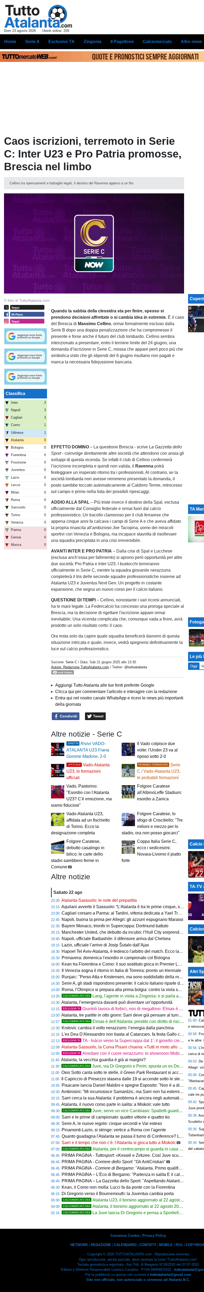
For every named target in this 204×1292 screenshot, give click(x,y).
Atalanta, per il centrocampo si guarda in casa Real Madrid (132, 1149)
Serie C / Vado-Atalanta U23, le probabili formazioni (158, 771)
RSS (179, 1245)
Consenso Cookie (124, 1236)
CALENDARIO (125, 1245)
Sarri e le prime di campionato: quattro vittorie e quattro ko (116, 1117)
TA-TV (196, 886)
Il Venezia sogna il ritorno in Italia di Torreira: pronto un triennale (121, 970)
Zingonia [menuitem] (92, 41)
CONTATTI (147, 1245)
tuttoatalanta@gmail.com (170, 1275)
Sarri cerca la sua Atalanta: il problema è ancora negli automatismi (124, 1098)
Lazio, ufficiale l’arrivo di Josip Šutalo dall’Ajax (105, 945)
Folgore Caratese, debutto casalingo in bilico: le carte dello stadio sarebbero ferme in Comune (77, 854)
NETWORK (79, 1245)
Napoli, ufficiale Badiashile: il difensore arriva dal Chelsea (116, 938)
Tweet (98, 716)
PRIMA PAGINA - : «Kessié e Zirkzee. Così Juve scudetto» (126, 1155)
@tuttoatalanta (135, 667)
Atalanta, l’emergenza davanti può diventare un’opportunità (116, 1002)
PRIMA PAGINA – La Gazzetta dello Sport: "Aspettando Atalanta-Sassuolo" (132, 1181)
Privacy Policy (154, 1236)
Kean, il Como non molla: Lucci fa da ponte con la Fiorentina (118, 1187)
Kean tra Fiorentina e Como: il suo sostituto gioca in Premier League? (127, 964)
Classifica (15, 393)
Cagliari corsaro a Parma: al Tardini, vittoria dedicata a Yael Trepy (123, 913)
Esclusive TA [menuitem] (61, 41)
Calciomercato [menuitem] (157, 41)
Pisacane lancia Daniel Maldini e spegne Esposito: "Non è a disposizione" (132, 1085)
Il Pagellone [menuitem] (122, 41)
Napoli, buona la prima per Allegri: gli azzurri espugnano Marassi (122, 919)
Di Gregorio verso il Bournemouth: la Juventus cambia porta (118, 1193)
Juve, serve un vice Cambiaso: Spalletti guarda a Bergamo (133, 1110)
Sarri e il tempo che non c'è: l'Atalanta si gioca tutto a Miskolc (119, 1142)
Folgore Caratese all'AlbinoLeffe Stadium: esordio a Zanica (159, 792)
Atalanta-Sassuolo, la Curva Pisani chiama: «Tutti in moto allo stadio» (126, 1047)
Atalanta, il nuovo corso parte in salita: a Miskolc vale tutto (115, 1104)
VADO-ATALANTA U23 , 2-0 (87, 750)
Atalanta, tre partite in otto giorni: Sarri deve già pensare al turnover (124, 1015)
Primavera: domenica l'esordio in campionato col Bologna (116, 957)
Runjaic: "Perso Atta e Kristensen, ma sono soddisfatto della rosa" (123, 977)
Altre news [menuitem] (191, 41)
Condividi (68, 716)
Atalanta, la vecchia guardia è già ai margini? (103, 1059)
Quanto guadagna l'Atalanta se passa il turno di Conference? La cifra (126, 1136)
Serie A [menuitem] (32, 41)
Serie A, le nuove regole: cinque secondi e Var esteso (112, 1123)
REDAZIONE (101, 1245)
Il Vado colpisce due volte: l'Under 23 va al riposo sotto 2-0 (157, 750)
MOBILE (166, 1245)
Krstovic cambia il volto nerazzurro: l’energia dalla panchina (118, 1028)
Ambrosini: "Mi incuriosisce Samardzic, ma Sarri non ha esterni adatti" (127, 1091)
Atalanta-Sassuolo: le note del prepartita (99, 900)
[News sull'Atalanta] (38, 16)
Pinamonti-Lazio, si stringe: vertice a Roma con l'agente (114, 1130)
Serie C (71, 662)
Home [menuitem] (10, 41)
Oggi (193, 666)
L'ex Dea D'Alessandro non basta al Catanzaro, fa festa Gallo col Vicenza (131, 1034)
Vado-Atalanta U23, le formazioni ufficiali (88, 771)
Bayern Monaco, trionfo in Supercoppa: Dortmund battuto (115, 926)
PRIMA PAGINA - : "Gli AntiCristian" (113, 1161)
